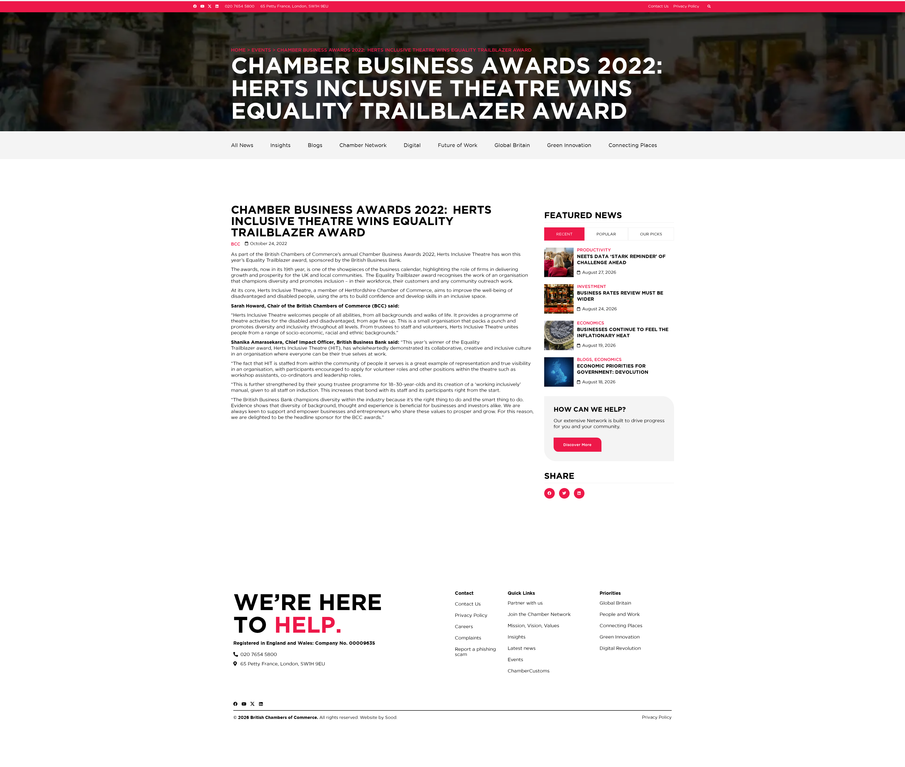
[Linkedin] (217, 6)
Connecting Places (633, 145)
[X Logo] (209, 6)
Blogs (315, 145)
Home (238, 50)
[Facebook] (195, 6)
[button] (709, 6)
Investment (591, 286)
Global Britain (512, 145)
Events (261, 50)
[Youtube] (202, 6)
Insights (280, 145)
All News (242, 145)
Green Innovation (569, 145)
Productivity (594, 249)
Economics (590, 322)
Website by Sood (377, 717)
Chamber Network (363, 145)
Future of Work (457, 145)
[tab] (564, 234)
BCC (235, 244)
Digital (412, 145)
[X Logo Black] (252, 704)
